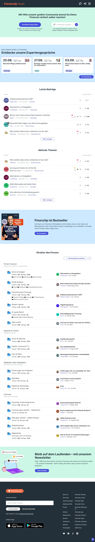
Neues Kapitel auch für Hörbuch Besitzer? (75, 410)
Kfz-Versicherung (38, 297)
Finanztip (7, 394)
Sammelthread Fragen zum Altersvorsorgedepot (29, 123)
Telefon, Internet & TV (20, 346)
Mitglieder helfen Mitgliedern (15, 362)
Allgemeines (16, 433)
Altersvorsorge (29, 126)
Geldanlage (33, 110)
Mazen (12, 118)
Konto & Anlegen (18, 272)
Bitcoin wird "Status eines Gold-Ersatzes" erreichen (30, 115)
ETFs (62, 386)
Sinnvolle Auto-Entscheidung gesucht (24, 192)
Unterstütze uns (16, 491)
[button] (89, 258)
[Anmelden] (85, 3)
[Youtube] (64, 533)
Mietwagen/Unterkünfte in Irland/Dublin (74, 354)
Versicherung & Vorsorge (21, 292)
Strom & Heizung (18, 339)
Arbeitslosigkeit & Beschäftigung (23, 317)
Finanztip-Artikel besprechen (23, 402)
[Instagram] (68, 533)
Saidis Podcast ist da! (68, 418)
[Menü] (89, 4)
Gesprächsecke (35, 134)
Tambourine (13, 187)
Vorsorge (32, 101)
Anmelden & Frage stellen (30, 24)
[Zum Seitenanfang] (92, 539)
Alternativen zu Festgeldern (20, 107)
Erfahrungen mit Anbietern (22, 370)
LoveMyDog (13, 110)
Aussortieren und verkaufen (70, 378)
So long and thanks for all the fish (23, 168)
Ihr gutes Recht (18, 312)
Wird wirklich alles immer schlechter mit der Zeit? (29, 131)
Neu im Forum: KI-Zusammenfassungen (74, 435)
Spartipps (33, 187)
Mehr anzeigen (47, 139)
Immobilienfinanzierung (35, 287)
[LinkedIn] (77, 533)
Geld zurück (16, 322)
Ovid (11, 126)
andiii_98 (12, 195)
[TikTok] (73, 533)
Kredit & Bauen (17, 282)
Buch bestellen (41, 233)
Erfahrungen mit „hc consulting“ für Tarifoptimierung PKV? (75, 371)
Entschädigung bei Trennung (70, 314)
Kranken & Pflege (18, 297)
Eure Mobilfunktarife (67, 347)
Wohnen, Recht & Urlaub (20, 299)
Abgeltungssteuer (67, 305)
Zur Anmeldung (86, 77)
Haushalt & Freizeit (11, 331)
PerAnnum (13, 134)
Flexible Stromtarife (67, 339)
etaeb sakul (13, 101)
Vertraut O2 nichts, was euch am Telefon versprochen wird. (75, 322)
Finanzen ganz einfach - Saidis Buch (26, 410)
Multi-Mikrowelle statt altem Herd (23, 184)
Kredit (15, 287)
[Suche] (80, 4)
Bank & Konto (17, 277)
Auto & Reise (32, 195)
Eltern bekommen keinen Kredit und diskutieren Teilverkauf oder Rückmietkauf (75, 284)
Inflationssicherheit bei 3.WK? (21, 99)
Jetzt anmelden (42, 470)
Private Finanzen (10, 264)
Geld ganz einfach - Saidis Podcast (25, 418)
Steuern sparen (18, 304)
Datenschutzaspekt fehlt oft (70, 403)
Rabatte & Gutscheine (20, 386)
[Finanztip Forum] (14, 3)
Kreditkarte (22, 287)
